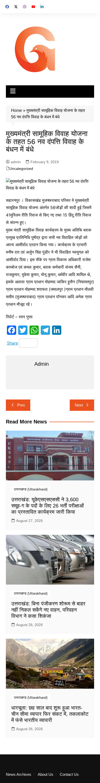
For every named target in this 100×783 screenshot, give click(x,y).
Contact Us (69, 774)
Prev (21, 405)
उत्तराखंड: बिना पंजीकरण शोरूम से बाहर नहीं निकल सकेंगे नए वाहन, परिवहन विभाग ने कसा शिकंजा (48, 610)
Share (12, 343)
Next (79, 405)
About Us (45, 774)
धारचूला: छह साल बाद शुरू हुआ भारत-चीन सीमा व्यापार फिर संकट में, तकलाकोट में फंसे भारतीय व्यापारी (49, 714)
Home (16, 110)
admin (16, 162)
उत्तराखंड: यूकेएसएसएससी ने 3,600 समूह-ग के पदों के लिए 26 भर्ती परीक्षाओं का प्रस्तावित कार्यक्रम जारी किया (47, 506)
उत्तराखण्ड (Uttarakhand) (30, 489)
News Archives (18, 774)
